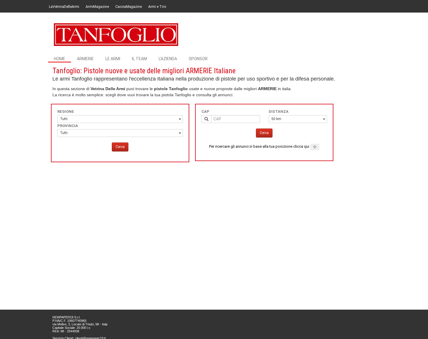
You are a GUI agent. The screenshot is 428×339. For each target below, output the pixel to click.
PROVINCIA (67, 126)
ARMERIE (85, 58)
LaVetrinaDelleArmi (64, 7)
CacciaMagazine (128, 7)
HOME (59, 58)
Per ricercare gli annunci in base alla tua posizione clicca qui (259, 146)
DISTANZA (279, 111)
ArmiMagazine (97, 7)
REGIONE (65, 111)
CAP (205, 111)
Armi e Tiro (157, 7)
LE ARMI (112, 58)
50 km (276, 119)
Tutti (64, 119)
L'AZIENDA (168, 58)
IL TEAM (139, 58)
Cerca (120, 147)
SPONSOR (198, 58)
